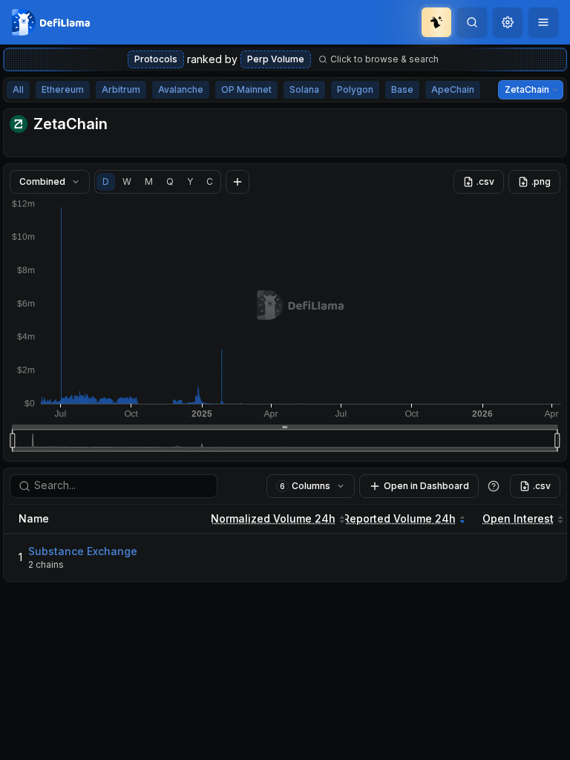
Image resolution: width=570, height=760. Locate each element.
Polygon (355, 89)
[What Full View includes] (493, 486)
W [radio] (126, 181)
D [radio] (105, 181)
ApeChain (452, 89)
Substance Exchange (82, 551)
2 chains (46, 564)
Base (402, 89)
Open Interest (518, 518)
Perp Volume (275, 59)
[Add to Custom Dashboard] (237, 182)
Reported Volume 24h (399, 518)
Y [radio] (190, 181)
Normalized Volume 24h (273, 518)
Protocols (155, 59)
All (18, 89)
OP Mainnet (246, 89)
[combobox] (507, 22)
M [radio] (149, 181)
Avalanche (180, 89)
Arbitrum (121, 89)
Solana (304, 89)
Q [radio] (170, 181)
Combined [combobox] (42, 181)
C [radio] (209, 181)
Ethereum (63, 89)
